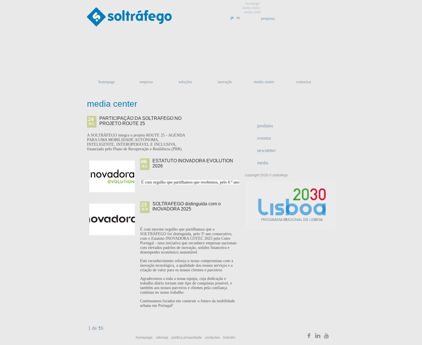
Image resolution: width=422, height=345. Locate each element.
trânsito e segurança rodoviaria (128, 63)
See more (222, 132)
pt (232, 17)
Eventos (264, 138)
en (238, 17)
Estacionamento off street (210, 45)
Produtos (265, 125)
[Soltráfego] (129, 18)
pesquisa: (269, 18)
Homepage (106, 82)
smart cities (128, 45)
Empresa (146, 82)
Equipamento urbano (292, 63)
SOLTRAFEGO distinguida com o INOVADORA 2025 (186, 206)
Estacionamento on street (292, 45)
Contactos (303, 82)
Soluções (185, 82)
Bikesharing (210, 63)
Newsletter (266, 150)
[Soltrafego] (308, 337)
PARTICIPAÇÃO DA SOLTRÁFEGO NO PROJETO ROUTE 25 (140, 121)
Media (262, 162)
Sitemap (162, 338)
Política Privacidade (186, 338)
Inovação (225, 82)
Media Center (264, 82)
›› (104, 330)
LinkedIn (229, 338)
